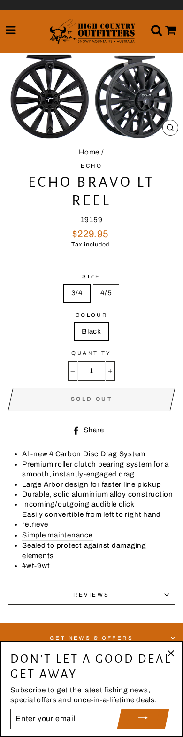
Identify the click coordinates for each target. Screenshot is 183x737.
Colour (92, 315)
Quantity (91, 353)
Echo (92, 166)
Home (89, 152)
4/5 (106, 293)
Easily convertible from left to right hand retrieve (91, 519)
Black (91, 331)
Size (91, 276)
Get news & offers (92, 638)
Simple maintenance (57, 535)
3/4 (77, 293)
